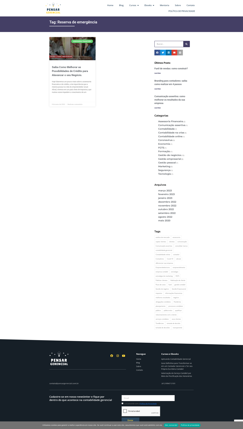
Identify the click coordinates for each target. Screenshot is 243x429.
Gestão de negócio (162, 289)
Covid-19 (170, 259)
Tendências (160, 323)
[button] (157, 52)
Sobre (178, 5)
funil (170, 285)
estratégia (174, 272)
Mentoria (164, 5)
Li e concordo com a (140, 403)
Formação (164, 151)
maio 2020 (164, 220)
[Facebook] (111, 355)
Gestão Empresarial (179, 289)
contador (176, 254)
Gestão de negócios (169, 155)
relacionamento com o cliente (166, 315)
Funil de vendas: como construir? (171, 68)
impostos (159, 293)
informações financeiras (173, 293)
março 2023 (165, 190)
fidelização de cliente (177, 280)
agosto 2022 (165, 217)
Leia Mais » (56, 98)
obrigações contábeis (163, 302)
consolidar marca (181, 246)
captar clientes (161, 242)
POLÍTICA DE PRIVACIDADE (181, 11)
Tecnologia (164, 174)
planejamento (160, 306)
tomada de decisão (173, 323)
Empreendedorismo (163, 267)
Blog (121, 5)
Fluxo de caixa (161, 285)
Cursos (132, 5)
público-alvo (168, 310)
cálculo (178, 259)
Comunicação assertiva (171, 125)
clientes (172, 242)
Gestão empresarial (169, 159)
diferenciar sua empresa (164, 263)
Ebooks (148, 5)
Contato (191, 5)
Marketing (164, 166)
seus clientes (176, 319)
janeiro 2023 (165, 198)
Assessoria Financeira (170, 121)
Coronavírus (165, 140)
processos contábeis (175, 306)
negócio (176, 297)
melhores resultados (163, 297)
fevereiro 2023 (166, 194)
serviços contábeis (162, 319)
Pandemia (177, 302)
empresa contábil (162, 272)
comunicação (182, 242)
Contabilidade (166, 128)
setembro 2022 (167, 213)
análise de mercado (163, 237)
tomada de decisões (163, 328)
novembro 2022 (167, 205)
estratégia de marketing (164, 276)
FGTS (161, 147)
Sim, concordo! (171, 425)
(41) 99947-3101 (169, 383)
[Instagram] (117, 355)
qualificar (178, 310)
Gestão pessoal (167, 162)
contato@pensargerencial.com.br (64, 383)
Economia (164, 144)
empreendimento (179, 267)
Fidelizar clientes (161, 280)
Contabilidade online (170, 136)
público (158, 310)
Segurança (164, 170)
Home (110, 5)
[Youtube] (123, 355)
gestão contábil (180, 285)
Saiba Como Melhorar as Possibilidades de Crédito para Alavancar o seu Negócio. (70, 71)
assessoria (176, 237)
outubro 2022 (166, 209)
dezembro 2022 (167, 201)
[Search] (186, 44)
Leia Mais (157, 73)
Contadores (160, 259)
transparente (177, 328)
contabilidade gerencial (164, 250)
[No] (240, 425)
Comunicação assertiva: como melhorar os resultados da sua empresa (169, 99)
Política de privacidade (190, 425)
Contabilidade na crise (171, 132)
